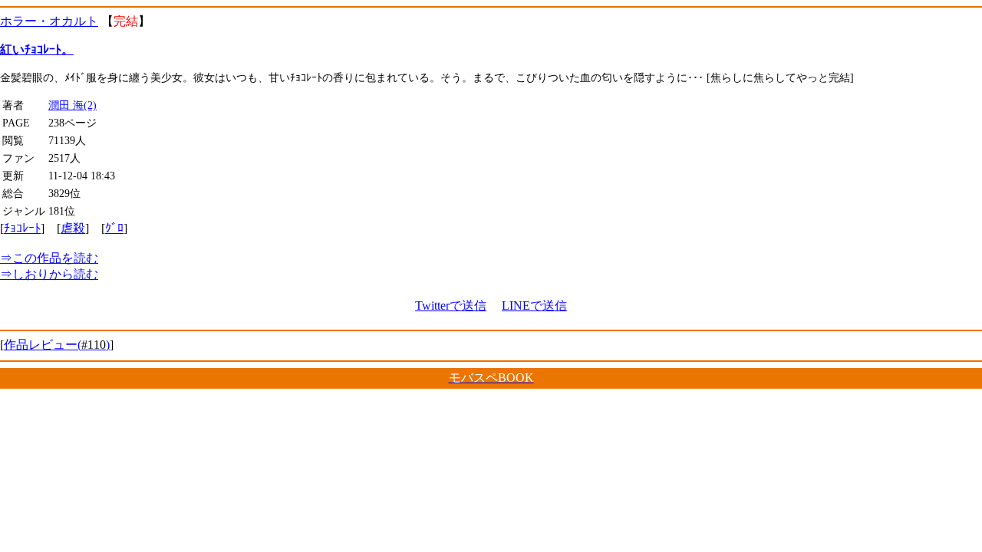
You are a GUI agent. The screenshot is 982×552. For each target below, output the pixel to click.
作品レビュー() (57, 344)
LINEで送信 (534, 305)
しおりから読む (49, 274)
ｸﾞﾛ (114, 228)
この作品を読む (49, 257)
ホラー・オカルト (49, 21)
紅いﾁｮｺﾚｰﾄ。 (37, 49)
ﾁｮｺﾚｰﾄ (22, 228)
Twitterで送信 (450, 305)
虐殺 (73, 228)
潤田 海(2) (72, 105)
